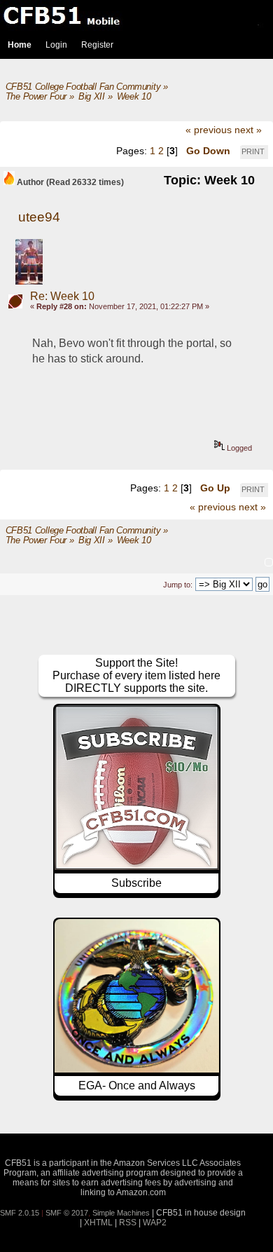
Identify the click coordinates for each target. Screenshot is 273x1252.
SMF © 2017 (67, 1213)
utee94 (39, 217)
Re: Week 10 (62, 296)
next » (248, 129)
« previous (209, 129)
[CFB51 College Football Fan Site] (136, 15)
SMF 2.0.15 (19, 1213)
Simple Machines (121, 1213)
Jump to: (177, 584)
